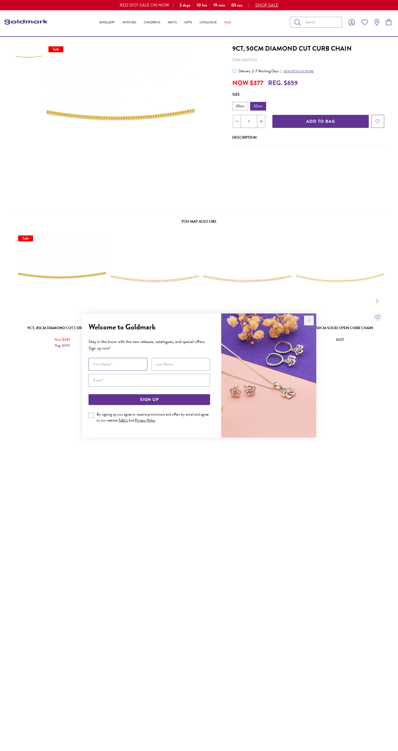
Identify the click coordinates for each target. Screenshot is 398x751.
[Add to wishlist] (377, 121)
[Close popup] (309, 320)
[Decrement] (237, 121)
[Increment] (261, 121)
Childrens (152, 22)
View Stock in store (298, 71)
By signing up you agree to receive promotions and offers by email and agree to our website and (152, 417)
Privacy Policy (145, 420)
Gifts (188, 22)
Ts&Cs (123, 420)
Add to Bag (320, 121)
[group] (199, 5)
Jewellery (107, 22)
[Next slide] (377, 300)
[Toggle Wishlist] (377, 317)
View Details (39, 357)
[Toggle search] (298, 22)
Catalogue (208, 22)
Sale (227, 22)
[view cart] (389, 22)
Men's (172, 22)
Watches (129, 22)
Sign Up (149, 399)
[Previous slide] (20, 300)
